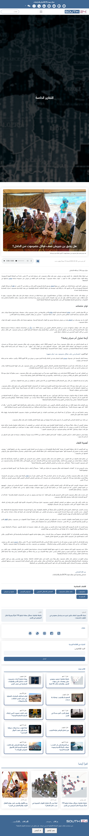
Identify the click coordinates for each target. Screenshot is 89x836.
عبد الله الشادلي (80, 572)
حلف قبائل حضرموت (66, 592)
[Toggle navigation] (41, 12)
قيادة (68, 312)
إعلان (27, 476)
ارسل (44, 659)
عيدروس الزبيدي (25, 592)
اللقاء (6, 519)
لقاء (13, 286)
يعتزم (10, 278)
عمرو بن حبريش (9, 592)
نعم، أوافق (51, 831)
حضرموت (82, 592)
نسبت (65, 358)
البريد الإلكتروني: (79, 649)
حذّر (30, 328)
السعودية (82, 597)
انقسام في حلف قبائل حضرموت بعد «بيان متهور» (63, 354)
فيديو (16, 542)
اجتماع (52, 286)
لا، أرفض (37, 831)
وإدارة (51, 312)
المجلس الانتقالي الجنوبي (45, 592)
